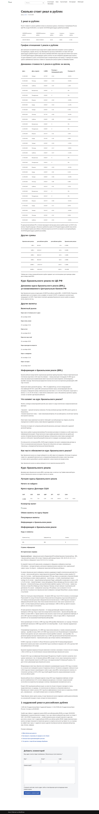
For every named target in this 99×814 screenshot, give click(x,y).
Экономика (50, 3)
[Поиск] (43, 2)
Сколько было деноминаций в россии (33, 738)
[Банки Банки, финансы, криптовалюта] (15, 2)
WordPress (21, 812)
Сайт (60, 759)
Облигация (80, 1)
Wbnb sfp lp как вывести (29, 733)
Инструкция (72, 1)
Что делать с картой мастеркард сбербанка (35, 741)
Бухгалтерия (63, 1)
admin (25, 14)
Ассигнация (50, 1)
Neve (9, 812)
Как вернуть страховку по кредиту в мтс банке (35, 735)
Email (43, 759)
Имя (25, 759)
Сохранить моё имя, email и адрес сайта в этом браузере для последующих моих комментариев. (46, 788)
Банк (57, 1)
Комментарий (28, 765)
